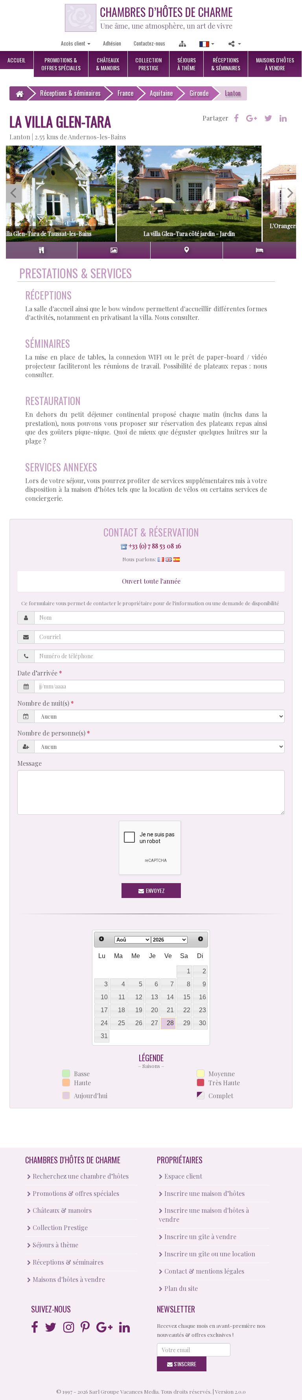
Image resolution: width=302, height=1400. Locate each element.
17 (104, 1010)
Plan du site (180, 1288)
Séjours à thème (54, 1245)
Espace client (182, 1176)
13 (154, 997)
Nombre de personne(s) (52, 733)
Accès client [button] (74, 43)
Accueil (16, 60)
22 (186, 1010)
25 (121, 1023)
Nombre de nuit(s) (44, 703)
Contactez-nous (149, 43)
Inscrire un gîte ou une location (209, 1254)
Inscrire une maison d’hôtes (204, 1193)
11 (121, 997)
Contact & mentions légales (203, 1271)
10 (104, 997)
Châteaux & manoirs (61, 1210)
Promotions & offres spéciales (75, 1193)
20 (154, 1010)
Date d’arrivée (38, 673)
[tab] (41, 250)
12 (138, 997)
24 (104, 1023)
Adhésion (112, 43)
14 (170, 997)
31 (104, 1036)
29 (186, 1023)
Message (29, 763)
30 (202, 1023)
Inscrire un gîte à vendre (199, 1236)
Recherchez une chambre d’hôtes (80, 1176)
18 (121, 1010)
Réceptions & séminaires (67, 1262)
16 (202, 997)
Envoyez (155, 890)
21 (170, 1010)
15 (186, 997)
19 (138, 1010)
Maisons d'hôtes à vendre (68, 1279)
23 (202, 1010)
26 (138, 1023)
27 (154, 1023)
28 (170, 1023)
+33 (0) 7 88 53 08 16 (155, 546)
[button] (206, 43)
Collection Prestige (59, 1227)
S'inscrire (184, 1364)
